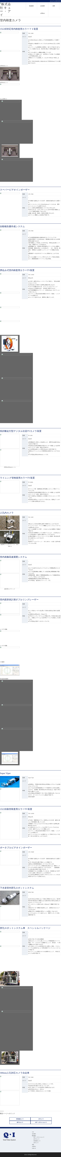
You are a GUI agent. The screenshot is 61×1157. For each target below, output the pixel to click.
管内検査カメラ (37, 1140)
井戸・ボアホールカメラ (39, 1137)
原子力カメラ (36, 1139)
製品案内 (31, 6)
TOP (33, 1132)
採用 (54, 6)
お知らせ (34, 1148)
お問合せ (42, 13)
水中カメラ (36, 1142)
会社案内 (42, 6)
